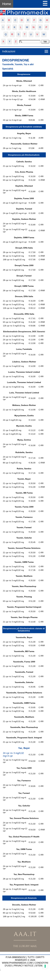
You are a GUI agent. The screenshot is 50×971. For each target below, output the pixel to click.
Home (6, 4)
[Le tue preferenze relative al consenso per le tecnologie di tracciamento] (45, 966)
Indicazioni (8, 51)
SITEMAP (40, 965)
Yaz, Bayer (24, 748)
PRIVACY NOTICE (23, 965)
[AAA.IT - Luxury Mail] (25, 951)
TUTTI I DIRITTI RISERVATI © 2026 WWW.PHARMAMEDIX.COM (23, 960)
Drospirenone (15, 60)
